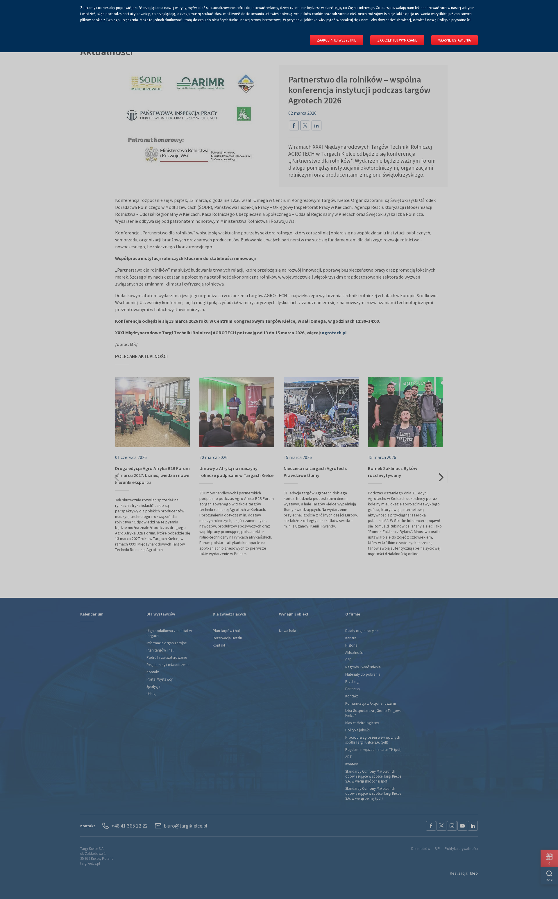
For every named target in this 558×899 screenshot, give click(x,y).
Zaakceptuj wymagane (397, 40)
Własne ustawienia (454, 40)
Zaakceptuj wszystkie (336, 40)
